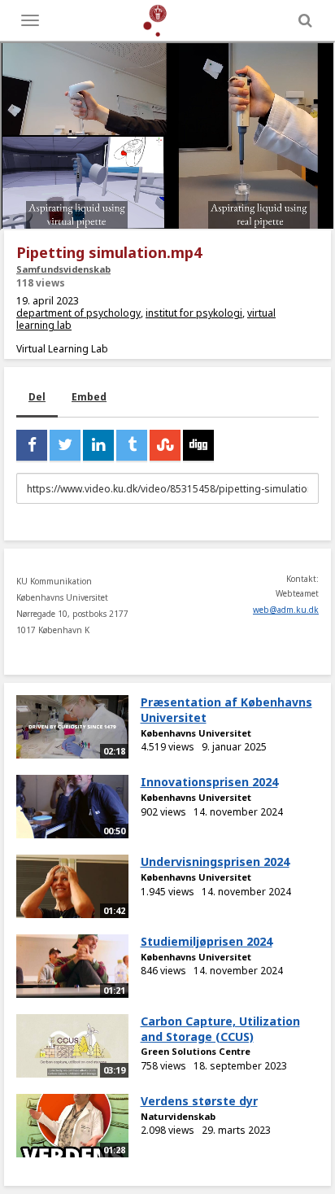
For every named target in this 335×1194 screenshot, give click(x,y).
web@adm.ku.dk (286, 609)
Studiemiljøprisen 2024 (206, 941)
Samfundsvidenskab (63, 269)
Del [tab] (37, 397)
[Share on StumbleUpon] (165, 445)
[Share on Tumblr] (131, 445)
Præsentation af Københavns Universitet (226, 709)
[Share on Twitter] (65, 445)
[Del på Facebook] (31, 445)
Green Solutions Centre (195, 1051)
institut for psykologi (194, 313)
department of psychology (78, 313)
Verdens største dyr (199, 1101)
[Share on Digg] (198, 445)
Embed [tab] (89, 397)
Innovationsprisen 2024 (209, 781)
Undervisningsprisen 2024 (215, 861)
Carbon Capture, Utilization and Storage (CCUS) (220, 1028)
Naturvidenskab (178, 1116)
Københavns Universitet (196, 733)
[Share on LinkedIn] (98, 445)
